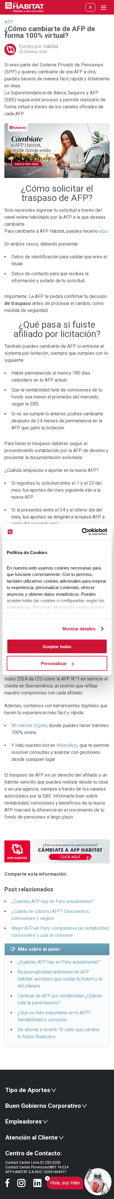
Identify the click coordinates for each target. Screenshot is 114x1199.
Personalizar (54, 663)
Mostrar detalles (79, 628)
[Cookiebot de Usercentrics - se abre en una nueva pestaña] (82, 532)
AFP (8, 22)
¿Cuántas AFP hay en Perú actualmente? (52, 901)
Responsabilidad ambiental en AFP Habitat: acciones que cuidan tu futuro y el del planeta (60, 979)
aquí (103, 231)
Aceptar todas (57, 646)
